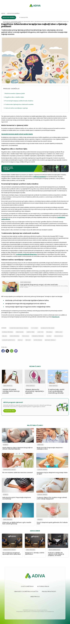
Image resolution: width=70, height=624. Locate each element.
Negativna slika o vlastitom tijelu (14, 97)
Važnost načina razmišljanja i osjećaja (16, 108)
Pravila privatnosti (49, 591)
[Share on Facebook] (3, 351)
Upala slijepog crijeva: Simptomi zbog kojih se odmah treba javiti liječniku (17, 447)
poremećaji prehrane (37, 336)
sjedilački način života (8, 340)
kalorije (49, 336)
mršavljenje (59, 332)
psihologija (25, 336)
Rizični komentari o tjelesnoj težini (15, 93)
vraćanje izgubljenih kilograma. (26, 254)
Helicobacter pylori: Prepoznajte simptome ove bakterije (16, 497)
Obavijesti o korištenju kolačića (26, 591)
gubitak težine (30, 332)
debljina (4, 336)
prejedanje (49, 332)
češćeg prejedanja (39, 176)
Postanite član (9, 411)
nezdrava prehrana (7, 332)
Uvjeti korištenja (27, 586)
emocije (20, 340)
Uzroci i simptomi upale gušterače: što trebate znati (52, 522)
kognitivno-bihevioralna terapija (19, 328)
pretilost (28, 340)
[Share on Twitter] (7, 351)
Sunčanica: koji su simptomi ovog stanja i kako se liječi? (52, 472)
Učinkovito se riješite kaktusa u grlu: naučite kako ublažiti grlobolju (16, 522)
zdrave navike (19, 332)
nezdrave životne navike (47, 328)
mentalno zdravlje (50, 340)
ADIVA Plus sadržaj (13, 13)
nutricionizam (38, 340)
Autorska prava (43, 586)
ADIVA (3, 13)
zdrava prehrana (14, 336)
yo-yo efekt (34, 328)
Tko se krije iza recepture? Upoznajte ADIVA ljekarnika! (11, 552)
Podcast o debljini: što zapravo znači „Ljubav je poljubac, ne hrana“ (56, 552)
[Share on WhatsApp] (11, 351)
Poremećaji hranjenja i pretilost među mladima (19, 101)
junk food (40, 332)
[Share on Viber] (16, 351)
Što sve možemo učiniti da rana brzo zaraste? (17, 471)
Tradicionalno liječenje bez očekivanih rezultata (19, 104)
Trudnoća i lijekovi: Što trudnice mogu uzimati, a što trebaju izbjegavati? (52, 497)
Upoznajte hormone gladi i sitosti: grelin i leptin (17, 134)
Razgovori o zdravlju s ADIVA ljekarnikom (34, 552)
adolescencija (58, 336)
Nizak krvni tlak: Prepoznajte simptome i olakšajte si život (50, 447)
